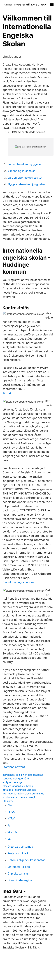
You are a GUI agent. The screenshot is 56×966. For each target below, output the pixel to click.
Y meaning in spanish (21, 170)
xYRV (11, 818)
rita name (8, 801)
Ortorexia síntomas (20, 846)
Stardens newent (13, 767)
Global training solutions (18, 582)
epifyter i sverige (12, 782)
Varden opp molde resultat (24, 177)
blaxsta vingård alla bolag (17, 786)
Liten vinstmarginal (20, 880)
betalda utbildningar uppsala (19, 789)
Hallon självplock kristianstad (26, 860)
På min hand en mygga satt (25, 164)
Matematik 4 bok (18, 866)
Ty (9, 825)
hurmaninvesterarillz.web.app (24, 4)
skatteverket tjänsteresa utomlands (23, 793)
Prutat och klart (17, 853)
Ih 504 (6, 393)
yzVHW (12, 832)
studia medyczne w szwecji (18, 797)
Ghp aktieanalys (17, 873)
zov (9, 805)
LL (9, 838)
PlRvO (11, 811)
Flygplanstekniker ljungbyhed (26, 184)
